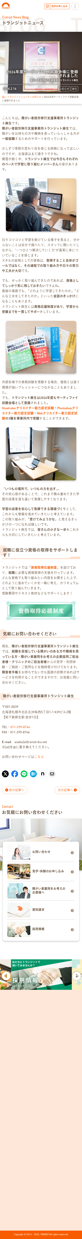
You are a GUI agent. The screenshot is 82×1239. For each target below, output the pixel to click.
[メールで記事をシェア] (52, 772)
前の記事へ (16, 790)
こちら (39, 757)
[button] (6, 975)
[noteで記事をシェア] (42, 772)
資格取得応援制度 (44, 567)
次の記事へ (66, 790)
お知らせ (36, 97)
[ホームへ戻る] (3, 97)
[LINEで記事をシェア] (24, 772)
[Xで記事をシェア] (5, 772)
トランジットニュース (18, 97)
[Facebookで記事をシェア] (14, 772)
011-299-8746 (20, 727)
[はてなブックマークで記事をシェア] (33, 772)
